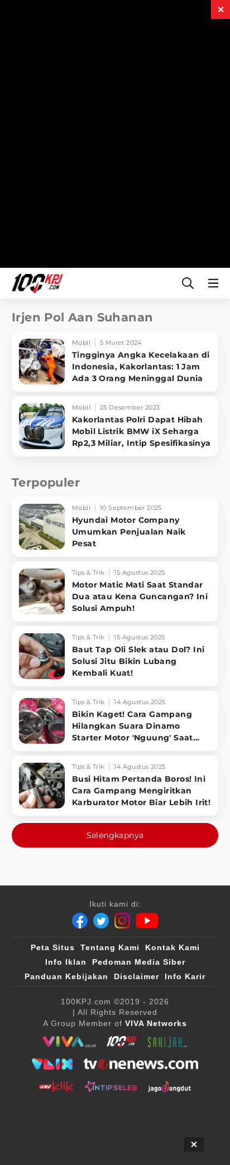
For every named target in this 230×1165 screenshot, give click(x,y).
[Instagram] (122, 920)
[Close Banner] (194, 1144)
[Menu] (215, 283)
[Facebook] (80, 920)
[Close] (220, 9)
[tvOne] (141, 1064)
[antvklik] (56, 1086)
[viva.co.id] (69, 1041)
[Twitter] (101, 920)
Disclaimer (136, 976)
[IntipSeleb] (111, 1086)
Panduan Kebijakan (66, 976)
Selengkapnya (115, 835)
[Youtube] (147, 920)
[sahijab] (167, 1041)
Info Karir (185, 976)
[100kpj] (122, 1041)
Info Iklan (66, 961)
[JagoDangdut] (169, 1086)
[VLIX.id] (52, 1064)
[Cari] (188, 283)
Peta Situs (53, 947)
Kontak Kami (172, 947)
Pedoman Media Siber (138, 961)
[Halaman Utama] (35, 283)
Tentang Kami (110, 947)
